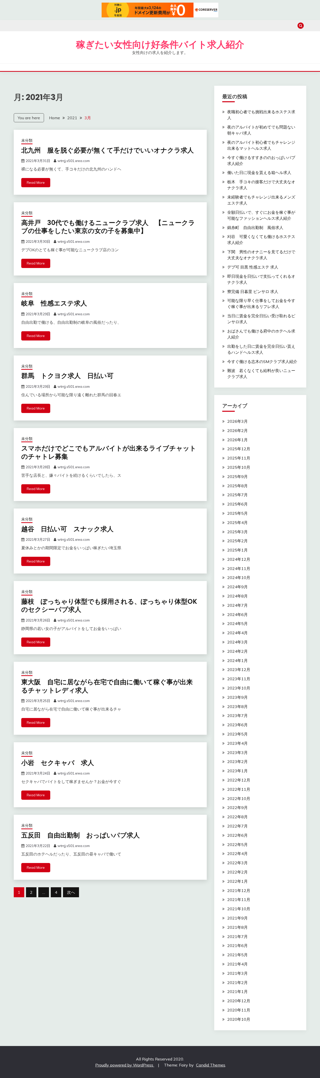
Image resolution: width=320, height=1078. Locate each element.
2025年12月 (238, 448)
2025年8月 (237, 485)
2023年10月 (238, 688)
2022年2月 (237, 872)
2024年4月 (237, 632)
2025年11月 (238, 458)
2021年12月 (238, 890)
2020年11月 (238, 1010)
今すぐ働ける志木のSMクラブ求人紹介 (262, 361)
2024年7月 (237, 605)
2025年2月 (237, 540)
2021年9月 (237, 918)
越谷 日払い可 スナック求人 (67, 529)
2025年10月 (238, 467)
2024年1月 (237, 660)
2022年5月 (237, 844)
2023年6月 (237, 724)
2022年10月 (238, 798)
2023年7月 (237, 715)
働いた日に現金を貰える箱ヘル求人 (259, 172)
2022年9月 (237, 807)
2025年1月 (237, 550)
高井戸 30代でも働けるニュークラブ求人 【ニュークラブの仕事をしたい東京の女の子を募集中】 (108, 227)
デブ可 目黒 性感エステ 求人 (252, 267)
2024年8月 (237, 596)
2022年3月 (237, 862)
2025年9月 (237, 476)
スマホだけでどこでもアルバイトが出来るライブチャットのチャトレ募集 (108, 452)
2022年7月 (237, 826)
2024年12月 (238, 559)
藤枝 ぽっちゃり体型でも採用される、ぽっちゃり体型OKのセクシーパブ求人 (109, 605)
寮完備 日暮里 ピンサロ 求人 (252, 291)
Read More (36, 182)
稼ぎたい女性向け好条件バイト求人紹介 (160, 44)
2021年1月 (237, 991)
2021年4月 (237, 964)
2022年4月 (237, 853)
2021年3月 (237, 973)
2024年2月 (237, 651)
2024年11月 (238, 568)
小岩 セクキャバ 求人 (57, 762)
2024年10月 (238, 577)
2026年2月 (237, 430)
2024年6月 (237, 614)
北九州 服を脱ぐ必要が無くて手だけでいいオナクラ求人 (107, 150)
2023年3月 (237, 752)
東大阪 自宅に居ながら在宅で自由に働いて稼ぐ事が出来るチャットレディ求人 (107, 686)
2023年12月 (238, 669)
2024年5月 (237, 623)
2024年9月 (237, 586)
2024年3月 (237, 642)
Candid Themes (210, 1065)
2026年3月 (237, 421)
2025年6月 (237, 504)
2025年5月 (237, 513)
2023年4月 (237, 743)
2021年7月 (237, 936)
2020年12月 (238, 1000)
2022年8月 (237, 816)
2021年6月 (237, 945)
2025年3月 (237, 531)
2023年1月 (237, 770)
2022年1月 (237, 881)
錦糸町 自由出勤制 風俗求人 (255, 227)
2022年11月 (238, 789)
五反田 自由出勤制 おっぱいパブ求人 (80, 835)
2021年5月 (237, 954)
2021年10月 (238, 908)
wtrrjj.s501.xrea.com (74, 160)
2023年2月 (237, 761)
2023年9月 (237, 697)
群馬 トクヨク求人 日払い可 (67, 375)
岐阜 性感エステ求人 (54, 303)
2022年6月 (237, 835)
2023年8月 (237, 706)
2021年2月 (237, 982)
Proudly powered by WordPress (124, 1065)
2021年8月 (237, 927)
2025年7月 (237, 494)
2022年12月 (238, 780)
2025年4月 (237, 522)
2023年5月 (237, 734)
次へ (71, 892)
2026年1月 (237, 439)
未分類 (26, 140)
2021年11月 (238, 899)
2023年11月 (238, 678)
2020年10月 (238, 1019)
